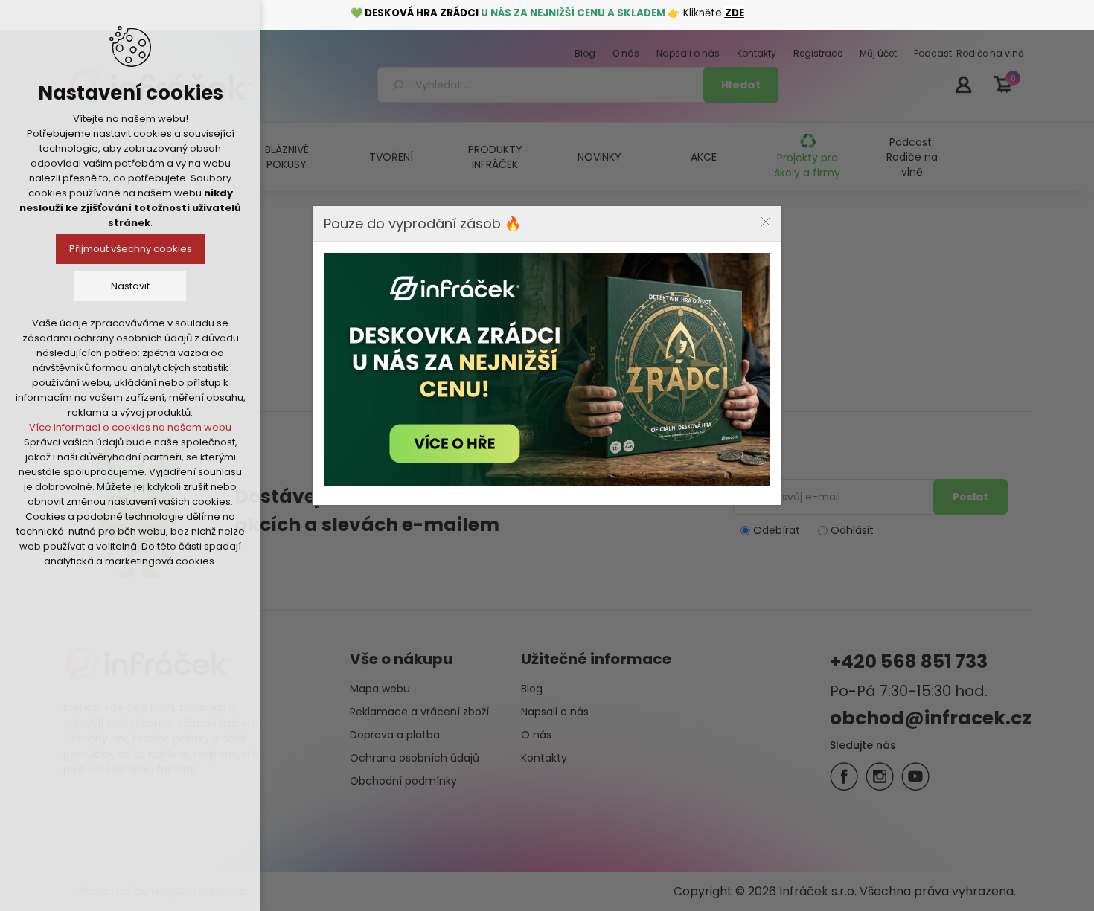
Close (765, 221)
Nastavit (130, 286)
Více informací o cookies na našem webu (130, 427)
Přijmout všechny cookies (130, 249)
